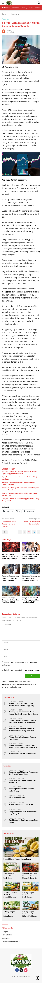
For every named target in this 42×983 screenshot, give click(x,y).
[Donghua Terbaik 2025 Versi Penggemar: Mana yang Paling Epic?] (31, 591)
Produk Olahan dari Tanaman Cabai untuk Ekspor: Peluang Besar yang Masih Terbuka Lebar (23, 747)
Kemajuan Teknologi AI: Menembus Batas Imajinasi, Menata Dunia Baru (20, 489)
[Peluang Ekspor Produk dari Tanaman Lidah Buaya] (12, 905)
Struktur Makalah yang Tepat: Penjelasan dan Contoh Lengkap (18, 483)
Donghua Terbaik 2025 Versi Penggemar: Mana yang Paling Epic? (20, 500)
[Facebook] (17, 970)
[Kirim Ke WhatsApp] (38, 532)
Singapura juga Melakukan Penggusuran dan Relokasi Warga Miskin (23, 773)
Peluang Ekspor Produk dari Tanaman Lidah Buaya (22, 738)
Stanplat (5, 931)
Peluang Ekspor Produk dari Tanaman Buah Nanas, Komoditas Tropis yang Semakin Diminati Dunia (22, 721)
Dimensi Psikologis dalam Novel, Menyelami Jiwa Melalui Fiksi (19, 494)
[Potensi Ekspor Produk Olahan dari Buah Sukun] (12, 867)
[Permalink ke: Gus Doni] (3, 31)
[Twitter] (21, 970)
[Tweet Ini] (24, 532)
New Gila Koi (7, 935)
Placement (5, 19)
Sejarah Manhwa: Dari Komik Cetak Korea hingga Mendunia (20, 478)
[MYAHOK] (8, 3)
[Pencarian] (39, 3)
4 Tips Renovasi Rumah (17, 797)
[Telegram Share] (34, 532)
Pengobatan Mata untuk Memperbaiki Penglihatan (22, 781)
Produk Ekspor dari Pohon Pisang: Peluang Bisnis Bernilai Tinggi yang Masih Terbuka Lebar (21, 705)
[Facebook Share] (20, 532)
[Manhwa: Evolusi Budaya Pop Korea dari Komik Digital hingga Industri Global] (11, 547)
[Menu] (3, 3)
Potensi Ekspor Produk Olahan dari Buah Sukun (11, 876)
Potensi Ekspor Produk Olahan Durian (22, 754)
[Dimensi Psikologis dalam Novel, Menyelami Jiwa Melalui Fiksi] (11, 591)
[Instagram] (26, 970)
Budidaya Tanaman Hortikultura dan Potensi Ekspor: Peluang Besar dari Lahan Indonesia (22, 730)
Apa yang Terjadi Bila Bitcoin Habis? (32, 521)
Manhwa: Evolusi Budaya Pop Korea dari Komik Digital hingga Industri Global (19, 472)
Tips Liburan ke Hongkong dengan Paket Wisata (23, 821)
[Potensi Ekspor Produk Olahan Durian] (21, 847)
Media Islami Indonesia (11, 941)
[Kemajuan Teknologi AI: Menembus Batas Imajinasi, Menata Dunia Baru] (31, 569)
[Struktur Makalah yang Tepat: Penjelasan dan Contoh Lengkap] (11, 569)
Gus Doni (9, 30)
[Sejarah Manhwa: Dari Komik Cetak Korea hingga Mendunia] (31, 547)
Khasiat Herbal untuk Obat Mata (21, 804)
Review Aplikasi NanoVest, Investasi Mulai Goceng (21, 790)
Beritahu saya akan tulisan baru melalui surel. (22, 670)
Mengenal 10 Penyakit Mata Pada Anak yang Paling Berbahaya (23, 813)
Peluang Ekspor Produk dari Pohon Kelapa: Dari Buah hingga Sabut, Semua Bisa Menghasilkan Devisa (23, 713)
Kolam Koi (6, 938)
